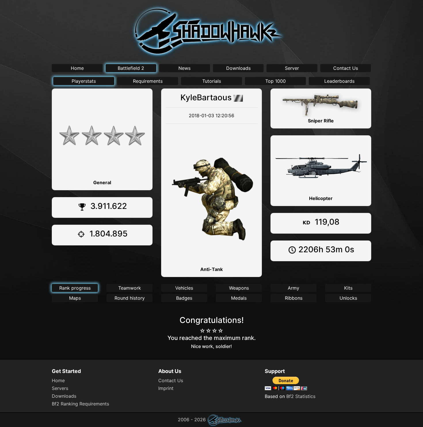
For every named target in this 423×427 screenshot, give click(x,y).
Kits (348, 288)
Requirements (148, 81)
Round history (130, 298)
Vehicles (184, 288)
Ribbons (293, 298)
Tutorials (211, 81)
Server (292, 68)
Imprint (166, 388)
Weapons (239, 288)
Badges (184, 298)
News (184, 68)
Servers (60, 388)
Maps (75, 298)
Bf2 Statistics (300, 396)
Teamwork (129, 288)
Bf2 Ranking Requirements (80, 404)
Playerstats (84, 81)
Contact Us (345, 68)
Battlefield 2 (131, 68)
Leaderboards (339, 81)
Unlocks (348, 298)
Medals (239, 298)
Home (77, 68)
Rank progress (75, 288)
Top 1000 (275, 81)
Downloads (238, 68)
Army (293, 288)
